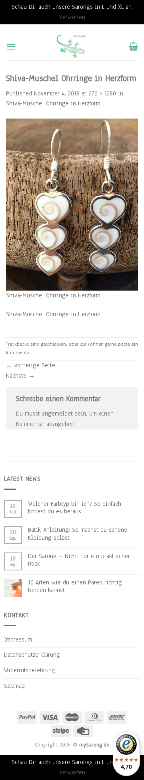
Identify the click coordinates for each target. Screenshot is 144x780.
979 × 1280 (102, 93)
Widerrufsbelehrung (29, 670)
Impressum (18, 639)
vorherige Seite (30, 365)
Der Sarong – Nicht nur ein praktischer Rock (79, 560)
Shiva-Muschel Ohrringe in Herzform (53, 103)
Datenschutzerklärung (32, 655)
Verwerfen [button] (72, 17)
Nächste (20, 376)
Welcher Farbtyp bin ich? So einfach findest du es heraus (74, 507)
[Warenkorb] (133, 46)
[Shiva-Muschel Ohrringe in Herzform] (72, 204)
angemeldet (57, 414)
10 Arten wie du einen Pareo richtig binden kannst (75, 586)
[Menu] (11, 46)
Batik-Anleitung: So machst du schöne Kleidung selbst (77, 533)
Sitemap (14, 686)
